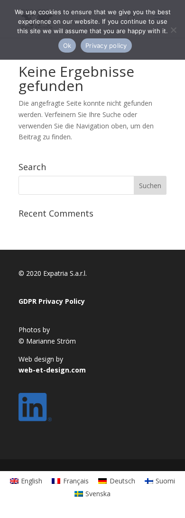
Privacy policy (106, 45)
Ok (67, 45)
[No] (173, 30)
